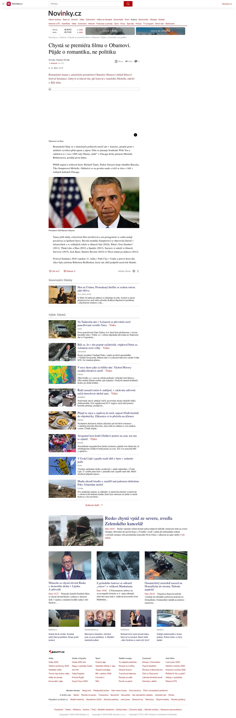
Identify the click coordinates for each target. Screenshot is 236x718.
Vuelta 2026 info (79, 662)
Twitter (68, 709)
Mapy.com (86, 690)
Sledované (170, 24)
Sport (116, 24)
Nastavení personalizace (171, 709)
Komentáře (118, 19)
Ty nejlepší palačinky (128, 662)
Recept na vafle (125, 677)
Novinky (52, 60)
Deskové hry (137, 699)
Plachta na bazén (88, 695)
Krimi (127, 19)
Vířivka (171, 695)
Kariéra (86, 709)
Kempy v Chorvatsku (151, 662)
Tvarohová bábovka (127, 673)
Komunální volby (56, 681)
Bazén (76, 695)
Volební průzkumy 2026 (59, 666)
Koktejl (161, 19)
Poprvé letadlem (149, 666)
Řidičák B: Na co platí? (175, 673)
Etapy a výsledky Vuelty (82, 666)
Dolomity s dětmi (149, 681)
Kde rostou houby (119, 690)
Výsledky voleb (55, 670)
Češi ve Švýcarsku (150, 673)
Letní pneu (125, 699)
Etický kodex (121, 709)
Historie (91, 24)
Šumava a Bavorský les (152, 670)
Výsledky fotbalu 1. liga (105, 666)
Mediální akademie (106, 709)
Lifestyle (153, 19)
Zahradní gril (160, 695)
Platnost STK (171, 681)
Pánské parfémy (178, 699)
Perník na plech (125, 681)
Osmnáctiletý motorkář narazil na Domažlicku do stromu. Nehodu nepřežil (163, 586)
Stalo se (66, 19)
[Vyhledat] (128, 4)
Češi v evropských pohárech (155, 690)
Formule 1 (99, 677)
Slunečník (114, 695)
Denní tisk (159, 24)
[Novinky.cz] (65, 14)
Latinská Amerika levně (152, 677)
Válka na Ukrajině (104, 19)
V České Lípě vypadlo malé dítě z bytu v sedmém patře (105, 460)
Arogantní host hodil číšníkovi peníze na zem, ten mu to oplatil (107, 437)
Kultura (134, 19)
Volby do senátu (55, 677)
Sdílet (130, 61)
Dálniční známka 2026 (175, 666)
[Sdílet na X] (138, 271)
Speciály (130, 24)
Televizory (149, 699)
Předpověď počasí (101, 690)
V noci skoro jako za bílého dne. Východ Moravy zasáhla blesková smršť (104, 368)
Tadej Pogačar (78, 673)
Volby (82, 19)
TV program (148, 24)
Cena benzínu (135, 690)
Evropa (80, 488)
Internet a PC (54, 24)
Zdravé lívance (125, 670)
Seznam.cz (227, 4)
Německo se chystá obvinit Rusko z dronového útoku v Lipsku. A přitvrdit (67, 586)
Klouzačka (125, 695)
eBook (120, 61)
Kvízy (122, 24)
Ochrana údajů (135, 709)
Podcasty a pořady (104, 24)
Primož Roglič (78, 677)
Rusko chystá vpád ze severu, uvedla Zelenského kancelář (138, 521)
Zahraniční (90, 19)
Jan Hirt (75, 670)
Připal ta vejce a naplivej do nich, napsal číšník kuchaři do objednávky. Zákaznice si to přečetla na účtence (108, 414)
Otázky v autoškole (174, 677)
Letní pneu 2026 (173, 662)
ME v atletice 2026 (103, 673)
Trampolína (103, 695)
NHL (97, 681)
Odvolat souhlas (151, 709)
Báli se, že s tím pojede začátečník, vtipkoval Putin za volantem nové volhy (107, 346)
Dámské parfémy (111, 699)
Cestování (82, 24)
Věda (74, 24)
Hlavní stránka (55, 19)
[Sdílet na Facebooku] (133, 271)
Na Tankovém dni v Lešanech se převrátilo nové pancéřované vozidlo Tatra (104, 323)
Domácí (74, 19)
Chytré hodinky (162, 699)
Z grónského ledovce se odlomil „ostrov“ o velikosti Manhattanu (114, 584)
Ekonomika (143, 19)
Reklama (77, 709)
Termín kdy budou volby (59, 673)
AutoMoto (66, 24)
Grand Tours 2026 (80, 681)
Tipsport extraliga (102, 670)
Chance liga (100, 662)
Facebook (58, 709)
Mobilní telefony (77, 699)
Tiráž (93, 709)
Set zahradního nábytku (142, 695)
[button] (94, 113)
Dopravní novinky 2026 (176, 670)
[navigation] (3, 4)
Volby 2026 (53, 662)
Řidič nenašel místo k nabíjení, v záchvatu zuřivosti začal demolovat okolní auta (106, 391)
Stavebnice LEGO (94, 699)
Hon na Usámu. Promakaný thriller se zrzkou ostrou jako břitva (106, 288)
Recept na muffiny (127, 666)
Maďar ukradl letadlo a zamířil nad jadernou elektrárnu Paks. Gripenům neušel (108, 482)
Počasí (138, 24)
